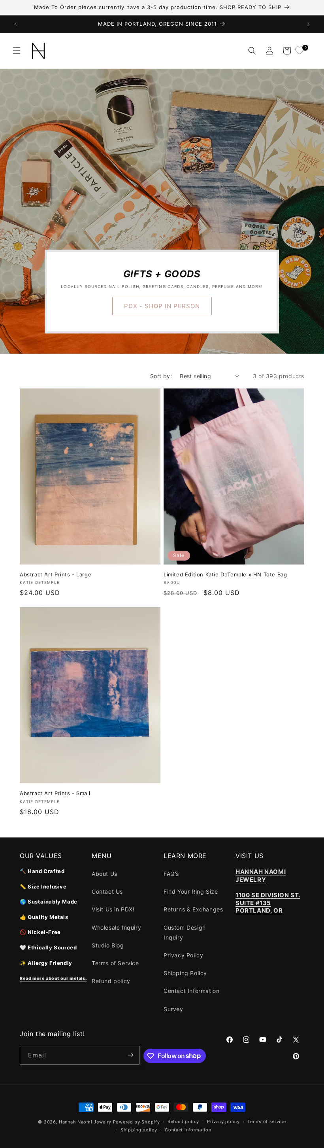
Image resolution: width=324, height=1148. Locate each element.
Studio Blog (108, 945)
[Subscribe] (130, 1055)
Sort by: (161, 376)
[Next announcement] (308, 24)
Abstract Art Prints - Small (55, 793)
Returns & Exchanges (193, 909)
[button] (16, 50)
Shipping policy (139, 1130)
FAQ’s (171, 873)
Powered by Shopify (136, 1122)
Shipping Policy (185, 973)
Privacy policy (223, 1121)
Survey (173, 1009)
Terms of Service (115, 963)
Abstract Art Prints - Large (55, 574)
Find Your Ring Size (191, 891)
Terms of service (266, 1121)
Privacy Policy (183, 955)
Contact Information (191, 990)
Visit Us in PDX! (113, 909)
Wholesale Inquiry (116, 927)
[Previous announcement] (15, 24)
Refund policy (111, 981)
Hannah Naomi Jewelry (85, 1122)
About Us (104, 873)
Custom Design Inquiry (185, 932)
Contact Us (107, 891)
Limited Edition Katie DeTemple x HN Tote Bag (225, 574)
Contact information (188, 1130)
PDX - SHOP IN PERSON (162, 306)
